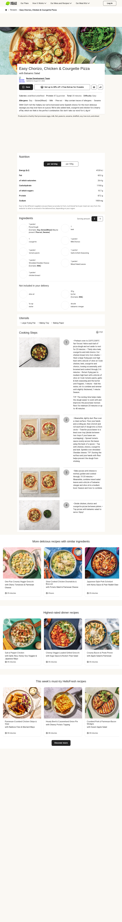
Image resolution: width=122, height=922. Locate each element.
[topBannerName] (61, 20)
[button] (61, 218)
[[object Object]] (94, 87)
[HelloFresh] (11, 3)
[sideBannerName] (61, 135)
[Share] (100, 87)
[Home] (6, 10)
